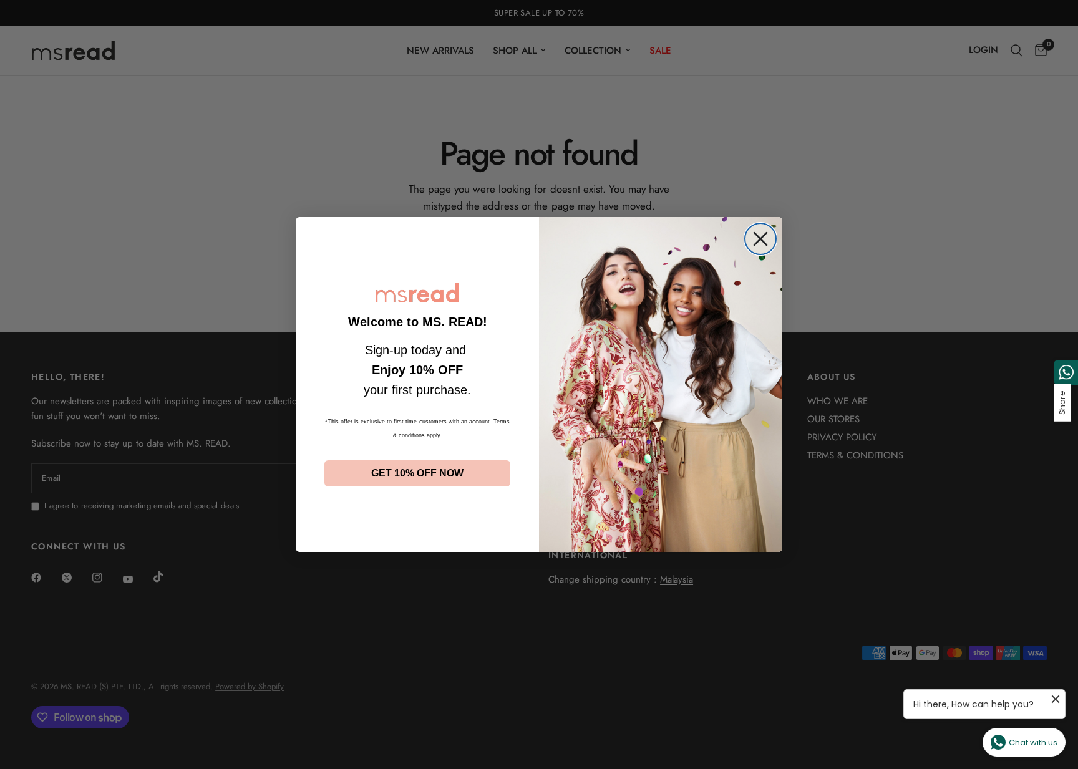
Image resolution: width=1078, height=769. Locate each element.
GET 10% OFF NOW (417, 473)
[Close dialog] (760, 238)
